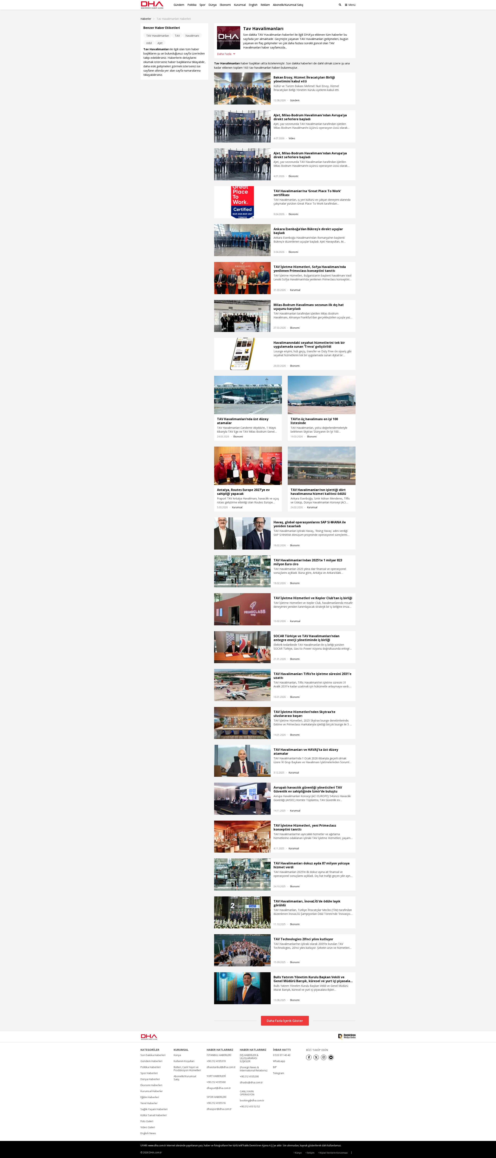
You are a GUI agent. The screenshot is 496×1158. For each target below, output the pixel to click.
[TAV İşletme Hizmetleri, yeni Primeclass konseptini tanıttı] (242, 837)
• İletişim (310, 1152)
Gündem (179, 5)
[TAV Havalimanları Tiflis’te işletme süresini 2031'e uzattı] (242, 685)
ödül (149, 43)
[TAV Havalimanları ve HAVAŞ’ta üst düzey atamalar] (242, 761)
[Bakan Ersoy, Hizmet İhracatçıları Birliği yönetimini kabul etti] (242, 89)
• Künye (298, 1152)
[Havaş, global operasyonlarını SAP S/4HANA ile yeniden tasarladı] (242, 533)
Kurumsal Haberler (151, 1091)
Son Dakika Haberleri (152, 1055)
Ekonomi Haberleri (151, 1085)
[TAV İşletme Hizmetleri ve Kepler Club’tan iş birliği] (242, 609)
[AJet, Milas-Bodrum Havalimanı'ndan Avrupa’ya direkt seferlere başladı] (242, 126)
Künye (177, 1055)
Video (292, 138)
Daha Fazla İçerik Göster (285, 1021)
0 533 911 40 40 (281, 1055)
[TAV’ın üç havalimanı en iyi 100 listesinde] (322, 395)
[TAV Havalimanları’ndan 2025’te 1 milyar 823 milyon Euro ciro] (242, 571)
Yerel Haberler (149, 1103)
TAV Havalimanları (157, 35)
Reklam (265, 5)
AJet (160, 43)
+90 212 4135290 (249, 1076)
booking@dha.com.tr (252, 1100)
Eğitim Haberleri (149, 1097)
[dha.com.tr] (154, 1037)
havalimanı (192, 35)
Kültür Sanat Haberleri (153, 1115)
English (253, 5)
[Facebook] (309, 1057)
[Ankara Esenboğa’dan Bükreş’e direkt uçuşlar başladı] (242, 240)
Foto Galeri (146, 1121)
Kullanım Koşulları (184, 1061)
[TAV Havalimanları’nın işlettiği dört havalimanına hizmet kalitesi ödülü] (322, 466)
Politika (191, 5)
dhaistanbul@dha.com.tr (221, 1067)
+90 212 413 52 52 (250, 1106)
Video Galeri (147, 1127)
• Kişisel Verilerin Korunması (333, 1152)
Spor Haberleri (149, 1073)
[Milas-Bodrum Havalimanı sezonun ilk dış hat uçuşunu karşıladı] (242, 316)
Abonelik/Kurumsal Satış (288, 5)
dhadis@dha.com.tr (251, 1082)
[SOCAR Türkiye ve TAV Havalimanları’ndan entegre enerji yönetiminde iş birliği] (242, 647)
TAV (177, 35)
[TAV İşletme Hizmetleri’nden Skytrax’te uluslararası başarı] (242, 723)
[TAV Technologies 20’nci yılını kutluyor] (242, 950)
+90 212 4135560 (216, 1082)
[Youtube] (331, 1057)
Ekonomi (225, 5)
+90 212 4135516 (216, 1102)
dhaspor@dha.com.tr (219, 1108)
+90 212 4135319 (216, 1061)
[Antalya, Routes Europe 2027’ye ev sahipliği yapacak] (248, 466)
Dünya (212, 5)
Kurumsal (240, 5)
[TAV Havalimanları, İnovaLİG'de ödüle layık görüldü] (242, 912)
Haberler (145, 18)
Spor (202, 5)
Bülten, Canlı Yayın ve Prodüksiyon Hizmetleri (187, 1069)
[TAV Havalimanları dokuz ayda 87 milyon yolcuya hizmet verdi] (242, 874)
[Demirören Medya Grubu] (347, 1037)
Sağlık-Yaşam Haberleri (154, 1109)
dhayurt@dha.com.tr (219, 1088)
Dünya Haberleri (150, 1079)
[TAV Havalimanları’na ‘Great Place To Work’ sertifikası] (242, 202)
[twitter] (316, 1057)
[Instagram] (323, 1057)
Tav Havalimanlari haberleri (174, 18)
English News (148, 1133)
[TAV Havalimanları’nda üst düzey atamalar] (248, 395)
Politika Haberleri (150, 1067)
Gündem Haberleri (151, 1061)
